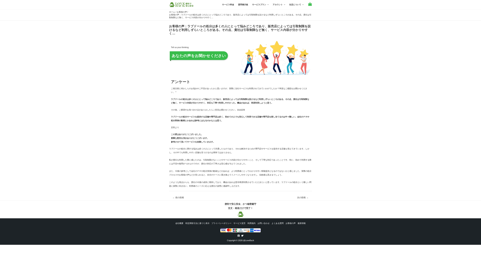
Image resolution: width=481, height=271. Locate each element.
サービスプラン (259, 5)
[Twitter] (242, 235)
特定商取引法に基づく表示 (197, 223)
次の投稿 (302, 197)
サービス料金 (228, 5)
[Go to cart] (310, 5)
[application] (267, 4)
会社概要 (179, 223)
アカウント (278, 5)
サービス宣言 (239, 223)
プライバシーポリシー (221, 223)
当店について (295, 5)
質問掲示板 (243, 5)
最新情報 (302, 223)
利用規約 (252, 223)
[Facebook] (238, 235)
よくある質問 (278, 223)
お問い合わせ (264, 223)
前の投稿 (178, 197)
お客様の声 (291, 223)
